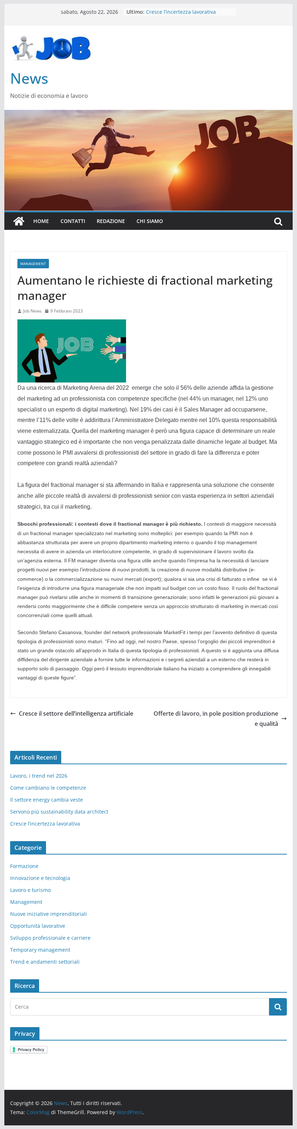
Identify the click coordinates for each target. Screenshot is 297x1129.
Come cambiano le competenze (48, 787)
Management (33, 263)
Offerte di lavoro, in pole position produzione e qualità (216, 719)
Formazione (24, 866)
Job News (32, 311)
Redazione (111, 221)
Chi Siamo (150, 221)
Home (41, 221)
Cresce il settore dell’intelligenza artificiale (76, 713)
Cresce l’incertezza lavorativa (45, 823)
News (29, 78)
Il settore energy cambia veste (46, 799)
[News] (19, 221)
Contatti (72, 221)
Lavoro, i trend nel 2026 (38, 775)
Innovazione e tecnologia (40, 877)
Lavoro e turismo (30, 889)
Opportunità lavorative (37, 925)
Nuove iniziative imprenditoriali (48, 913)
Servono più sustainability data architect (59, 811)
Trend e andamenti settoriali (45, 961)
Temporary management (40, 949)
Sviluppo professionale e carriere (50, 937)
